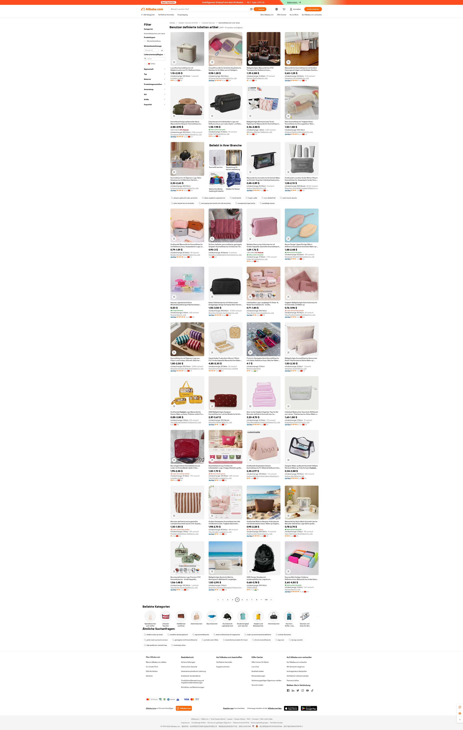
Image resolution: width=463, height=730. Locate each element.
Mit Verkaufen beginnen (296, 667)
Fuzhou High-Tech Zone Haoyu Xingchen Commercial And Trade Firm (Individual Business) (263, 476)
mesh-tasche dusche (289, 198)
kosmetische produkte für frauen (236, 640)
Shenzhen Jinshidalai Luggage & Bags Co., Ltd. (302, 188)
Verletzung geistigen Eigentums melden (266, 680)
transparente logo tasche (246, 203)
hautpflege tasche (268, 203)
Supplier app (228, 708)
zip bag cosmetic (297, 640)
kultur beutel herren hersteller (184, 203)
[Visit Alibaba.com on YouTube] (307, 690)
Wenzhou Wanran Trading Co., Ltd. (259, 132)
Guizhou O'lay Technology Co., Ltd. (259, 534)
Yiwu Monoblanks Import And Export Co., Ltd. (263, 422)
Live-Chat (255, 667)
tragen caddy (252, 198)
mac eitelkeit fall (269, 198)
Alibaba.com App (275, 708)
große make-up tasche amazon (157, 640)
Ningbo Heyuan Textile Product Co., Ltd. (185, 255)
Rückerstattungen (258, 676)
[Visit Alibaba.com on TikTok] (312, 690)
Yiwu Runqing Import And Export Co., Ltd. (300, 315)
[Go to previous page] (218, 600)
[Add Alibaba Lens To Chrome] (184, 708)
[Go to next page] (271, 600)
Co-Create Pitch (152, 667)
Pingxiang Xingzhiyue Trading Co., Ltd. (184, 534)
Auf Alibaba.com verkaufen (297, 662)
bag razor (281, 640)
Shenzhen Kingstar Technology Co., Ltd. (223, 313)
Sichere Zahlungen (188, 662)
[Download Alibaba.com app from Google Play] (309, 708)
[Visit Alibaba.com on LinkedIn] (293, 690)
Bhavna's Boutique (254, 369)
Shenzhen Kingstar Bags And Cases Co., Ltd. (186, 369)
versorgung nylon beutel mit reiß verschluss (216, 203)
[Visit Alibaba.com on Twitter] (297, 690)
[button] (251, 9)
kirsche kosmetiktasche (263, 640)
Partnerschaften (293, 680)
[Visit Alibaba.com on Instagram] (302, 690)
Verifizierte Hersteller (224, 662)
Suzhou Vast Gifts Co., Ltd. (256, 188)
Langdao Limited (176, 78)
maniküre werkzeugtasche (179, 634)
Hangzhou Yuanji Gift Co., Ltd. (296, 369)
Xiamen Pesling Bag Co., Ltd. (257, 78)
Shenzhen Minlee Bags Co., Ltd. (220, 422)
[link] (460, 707)
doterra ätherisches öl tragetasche (228, 634)
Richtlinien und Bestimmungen (192, 687)
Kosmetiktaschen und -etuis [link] (229, 23)
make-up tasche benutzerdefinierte (259, 634)
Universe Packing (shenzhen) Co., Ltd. (223, 78)
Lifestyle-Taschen (208, 23)
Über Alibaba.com (153, 657)
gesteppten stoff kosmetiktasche (186, 640)
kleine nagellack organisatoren (214, 198)
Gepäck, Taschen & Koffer (188, 23)
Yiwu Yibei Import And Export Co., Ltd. (299, 534)
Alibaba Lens (151, 708)
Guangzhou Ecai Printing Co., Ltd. (297, 422)
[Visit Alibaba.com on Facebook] (288, 690)
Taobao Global (239, 719)
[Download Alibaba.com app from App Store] (291, 708)
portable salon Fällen (211, 640)
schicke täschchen (284, 634)
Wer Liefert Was (266, 719)
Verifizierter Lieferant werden (298, 676)
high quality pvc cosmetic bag (156, 645)
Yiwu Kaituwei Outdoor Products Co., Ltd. (185, 422)
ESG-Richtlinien (152, 671)
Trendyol (255, 719)
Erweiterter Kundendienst (190, 676)
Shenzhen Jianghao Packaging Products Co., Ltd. (225, 587)
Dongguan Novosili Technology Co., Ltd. (299, 257)
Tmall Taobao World (217, 719)
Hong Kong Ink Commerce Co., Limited (223, 369)
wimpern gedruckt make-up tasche (185, 198)
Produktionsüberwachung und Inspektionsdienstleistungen (192, 681)
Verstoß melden (257, 685)
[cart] (284, 9)
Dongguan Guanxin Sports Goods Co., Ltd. (186, 134)
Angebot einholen (223, 667)
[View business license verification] (253, 726)
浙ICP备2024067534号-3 (293, 726)
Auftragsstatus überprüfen (297, 671)
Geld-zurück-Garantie (189, 667)
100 (266, 600)
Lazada (229, 719)
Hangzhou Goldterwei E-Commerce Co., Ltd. (225, 255)
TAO (248, 719)
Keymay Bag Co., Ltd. (178, 315)
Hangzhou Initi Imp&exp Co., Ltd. (297, 78)
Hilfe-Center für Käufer (260, 662)
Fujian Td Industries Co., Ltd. (219, 134)
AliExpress (195, 719)
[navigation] (155, 311)
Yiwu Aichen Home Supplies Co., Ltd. (260, 313)
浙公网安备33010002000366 (271, 726)
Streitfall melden (258, 671)
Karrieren (149, 676)
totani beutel (236, 198)
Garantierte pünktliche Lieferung (193, 671)
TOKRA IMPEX (252, 587)
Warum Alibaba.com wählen (156, 662)
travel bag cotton (180, 645)
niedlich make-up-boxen (154, 634)
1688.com (204, 719)
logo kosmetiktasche (202, 634)
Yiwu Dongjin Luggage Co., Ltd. (220, 478)
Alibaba (172, 23)
